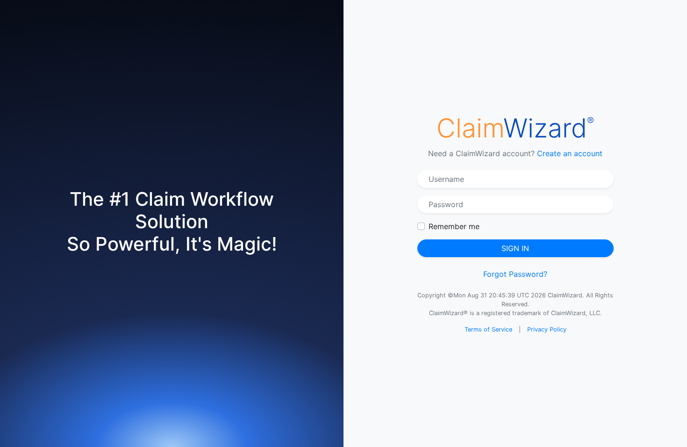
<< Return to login (299, 249)
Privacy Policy (546, 329)
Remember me (454, 226)
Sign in (515, 248)
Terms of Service (488, 329)
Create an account (569, 153)
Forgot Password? (515, 274)
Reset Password (341, 230)
